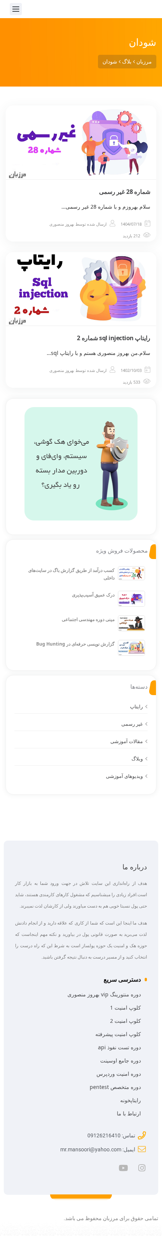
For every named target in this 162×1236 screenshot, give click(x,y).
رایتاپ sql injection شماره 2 (113, 338)
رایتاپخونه (130, 1100)
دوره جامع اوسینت (120, 1060)
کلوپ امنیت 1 (125, 1007)
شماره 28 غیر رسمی (125, 191)
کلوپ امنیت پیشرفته (118, 1034)
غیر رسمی (132, 723)
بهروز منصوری (61, 224)
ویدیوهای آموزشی (124, 776)
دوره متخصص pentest (115, 1086)
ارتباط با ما (129, 1113)
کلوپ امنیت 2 (125, 1020)
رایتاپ (136, 706)
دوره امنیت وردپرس (118, 1073)
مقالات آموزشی (126, 741)
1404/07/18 (131, 224)
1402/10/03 (131, 370)
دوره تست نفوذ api (119, 1047)
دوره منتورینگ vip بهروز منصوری (104, 994)
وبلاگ (137, 758)
